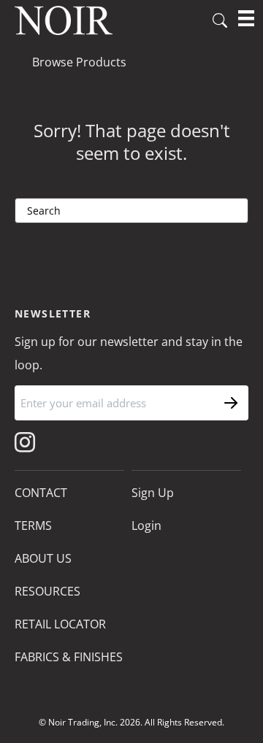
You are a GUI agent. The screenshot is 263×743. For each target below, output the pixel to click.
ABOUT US (43, 558)
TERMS (33, 525)
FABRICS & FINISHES (69, 657)
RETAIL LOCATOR (60, 624)
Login (146, 525)
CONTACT (41, 493)
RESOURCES (47, 591)
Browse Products (79, 62)
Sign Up (153, 493)
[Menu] (246, 18)
